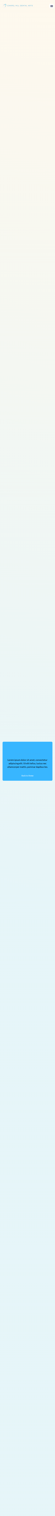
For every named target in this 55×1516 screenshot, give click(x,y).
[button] (52, 6)
